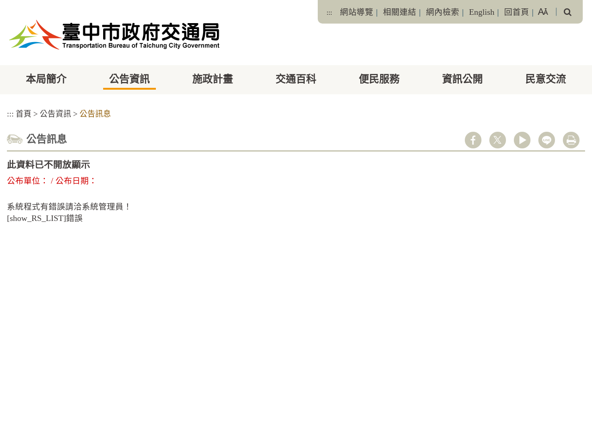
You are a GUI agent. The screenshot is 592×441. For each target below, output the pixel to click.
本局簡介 (46, 79)
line (546, 140)
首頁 (23, 114)
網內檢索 (442, 12)
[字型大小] (543, 12)
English (481, 12)
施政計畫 (212, 79)
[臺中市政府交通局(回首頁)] (114, 34)
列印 (571, 140)
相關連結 (399, 12)
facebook (473, 140)
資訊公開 (462, 79)
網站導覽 (356, 12)
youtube (522, 140)
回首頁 (516, 12)
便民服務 (379, 79)
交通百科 (296, 79)
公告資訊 (129, 79)
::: (329, 12)
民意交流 (545, 79)
